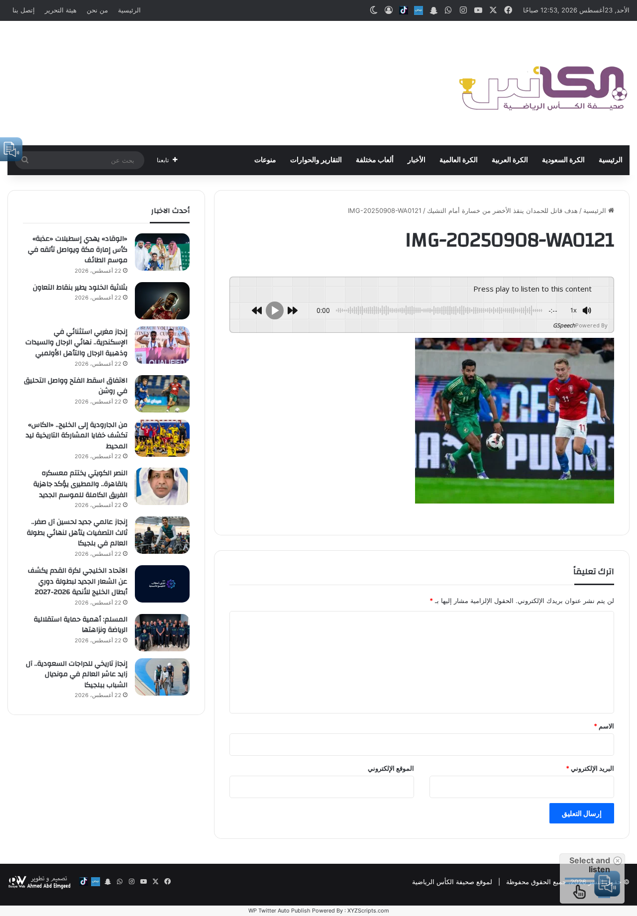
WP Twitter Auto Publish (279, 910)
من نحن (97, 10)
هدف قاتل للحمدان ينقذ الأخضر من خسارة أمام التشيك (502, 210)
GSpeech (564, 325)
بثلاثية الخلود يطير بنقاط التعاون (80, 287)
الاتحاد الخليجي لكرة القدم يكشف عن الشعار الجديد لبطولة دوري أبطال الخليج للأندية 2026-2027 (77, 581)
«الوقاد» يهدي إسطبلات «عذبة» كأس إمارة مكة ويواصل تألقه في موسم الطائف (77, 249)
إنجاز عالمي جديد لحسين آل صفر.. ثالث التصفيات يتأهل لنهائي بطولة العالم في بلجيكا (77, 532)
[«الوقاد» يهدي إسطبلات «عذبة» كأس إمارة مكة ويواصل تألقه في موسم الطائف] (162, 252)
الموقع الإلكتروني (391, 768)
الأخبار (416, 160)
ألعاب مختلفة (375, 160)
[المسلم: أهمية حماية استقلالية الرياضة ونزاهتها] (162, 632)
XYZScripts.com (368, 910)
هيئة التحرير (61, 10)
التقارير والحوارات (316, 160)
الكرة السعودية (563, 160)
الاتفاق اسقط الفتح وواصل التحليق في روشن (75, 386)
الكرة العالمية (458, 160)
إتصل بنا (23, 10)
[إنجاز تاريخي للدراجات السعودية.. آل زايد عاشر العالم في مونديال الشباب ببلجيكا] (162, 677)
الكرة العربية (510, 160)
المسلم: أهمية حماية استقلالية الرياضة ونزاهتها (80, 625)
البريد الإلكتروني (590, 768)
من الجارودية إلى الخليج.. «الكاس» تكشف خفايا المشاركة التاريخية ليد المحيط (76, 435)
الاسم (604, 726)
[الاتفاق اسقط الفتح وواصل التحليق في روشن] (162, 393)
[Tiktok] (403, 10)
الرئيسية (129, 10)
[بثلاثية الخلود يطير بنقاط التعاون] (162, 300)
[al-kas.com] (542, 83)
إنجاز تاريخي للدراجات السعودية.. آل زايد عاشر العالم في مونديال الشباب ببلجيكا (76, 674)
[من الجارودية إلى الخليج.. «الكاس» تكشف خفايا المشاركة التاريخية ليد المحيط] (162, 438)
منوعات (265, 160)
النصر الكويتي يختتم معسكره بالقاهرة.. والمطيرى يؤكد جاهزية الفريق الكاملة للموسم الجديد (80, 484)
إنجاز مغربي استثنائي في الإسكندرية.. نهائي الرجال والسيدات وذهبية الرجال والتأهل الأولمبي (76, 342)
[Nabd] (418, 10)
